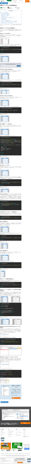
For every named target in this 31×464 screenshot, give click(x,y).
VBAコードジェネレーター (15, 0)
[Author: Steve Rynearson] (8, 8)
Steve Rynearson (10, 8)
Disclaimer (2, 453)
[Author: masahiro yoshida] (16, 7)
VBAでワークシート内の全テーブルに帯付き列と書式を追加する (9, 21)
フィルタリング (11, 166)
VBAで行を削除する (3, 18)
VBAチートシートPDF (27, 446)
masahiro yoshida (18, 8)
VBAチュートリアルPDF (27, 447)
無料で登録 (26, 448)
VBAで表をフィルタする (4, 16)
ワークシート (14, 35)
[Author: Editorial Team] (1, 8)
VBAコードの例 (21, 0)
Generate (18, 65)
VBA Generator (10, 432)
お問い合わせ (2, 434)
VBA (7, 24)
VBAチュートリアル (9, 0)
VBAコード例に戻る (4, 3)
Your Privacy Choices (22, 453)
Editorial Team (4, 7)
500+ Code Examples (18, 435)
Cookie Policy (10, 453)
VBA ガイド (15, 1)
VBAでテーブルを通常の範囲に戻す (5, 20)
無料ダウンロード (16, 398)
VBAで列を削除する (3, 19)
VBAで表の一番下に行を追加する (5, 14)
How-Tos (24, 432)
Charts (24, 434)
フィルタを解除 (2, 195)
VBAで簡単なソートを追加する (5, 15)
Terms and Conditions (15, 453)
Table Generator (10, 434)
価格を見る (27, 1)
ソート (6, 125)
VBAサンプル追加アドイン (27, 445)
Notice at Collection (27, 453)
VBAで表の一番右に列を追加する (5, 13)
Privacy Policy (6, 453)
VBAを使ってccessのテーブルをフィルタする (7, 22)
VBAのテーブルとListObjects (4, 12)
